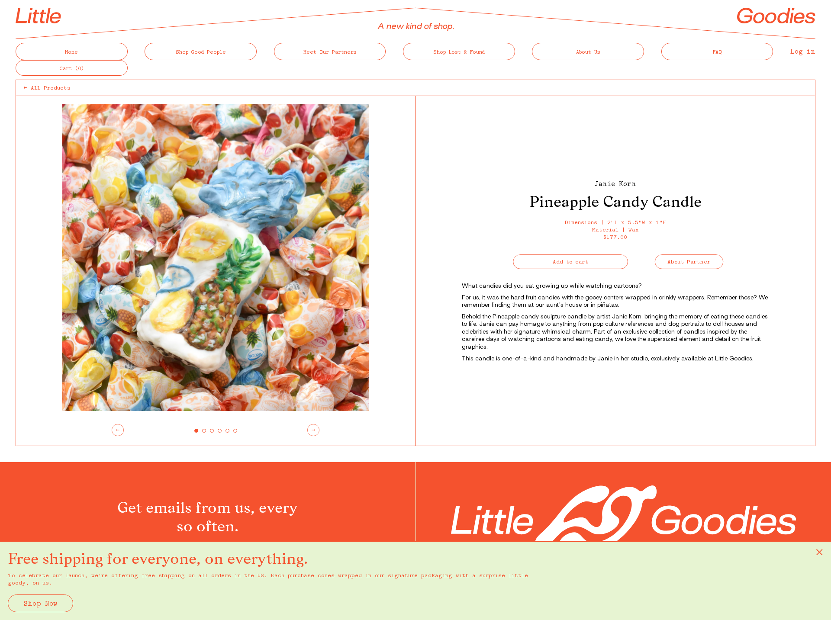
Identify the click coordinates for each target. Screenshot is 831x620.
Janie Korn (615, 183)
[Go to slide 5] (227, 431)
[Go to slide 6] (235, 431)
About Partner (689, 261)
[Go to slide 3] (212, 431)
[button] (71, 68)
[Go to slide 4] (220, 431)
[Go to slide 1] (196, 431)
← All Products (47, 87)
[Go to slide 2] (204, 431)
